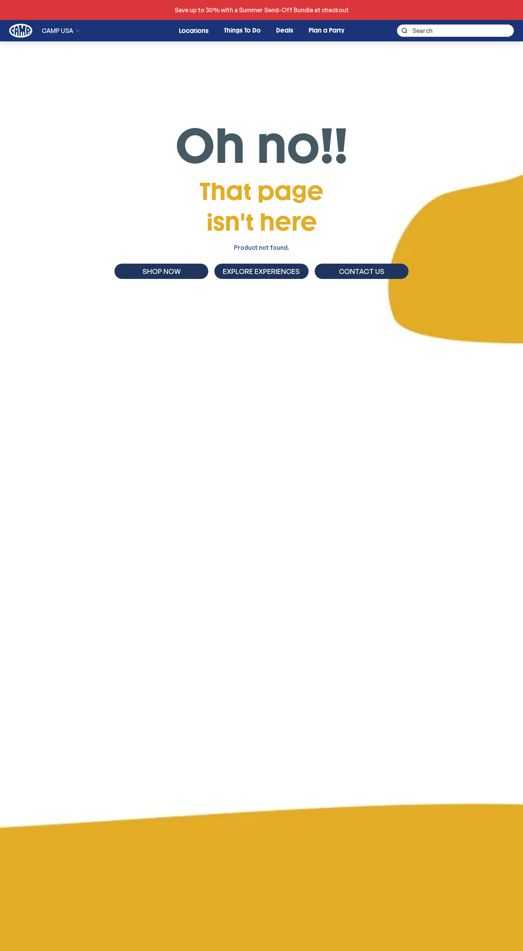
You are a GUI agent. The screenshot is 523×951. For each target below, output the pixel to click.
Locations (194, 30)
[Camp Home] (21, 31)
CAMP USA (57, 30)
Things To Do (242, 30)
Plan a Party (327, 30)
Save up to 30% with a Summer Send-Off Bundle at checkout (262, 10)
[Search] (402, 31)
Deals (284, 30)
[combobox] (455, 31)
